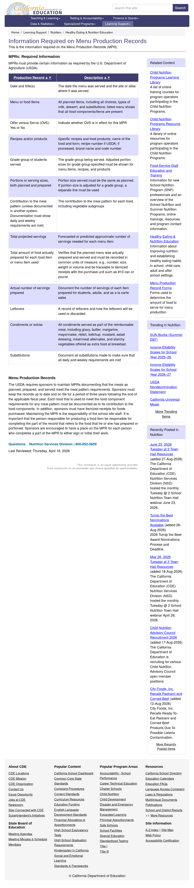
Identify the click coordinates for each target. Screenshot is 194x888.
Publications (154, 805)
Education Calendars (160, 778)
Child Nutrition (109, 794)
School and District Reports (164, 810)
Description (97, 77)
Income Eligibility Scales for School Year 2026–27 (163, 369)
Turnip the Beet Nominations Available (161, 520)
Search (180, 7)
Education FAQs (156, 784)
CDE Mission (17, 778)
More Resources (162, 815)
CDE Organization (21, 784)
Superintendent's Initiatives (27, 815)
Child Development (113, 799)
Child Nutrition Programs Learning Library (164, 77)
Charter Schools (111, 788)
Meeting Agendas (20, 834)
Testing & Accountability (86, 18)
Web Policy (153, 835)
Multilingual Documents (161, 799)
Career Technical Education (118, 783)
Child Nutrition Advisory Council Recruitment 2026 (163, 632)
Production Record (33, 77)
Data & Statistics (42, 24)
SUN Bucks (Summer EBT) (166, 337)
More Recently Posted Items (166, 746)
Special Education (112, 836)
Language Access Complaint (165, 789)
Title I (103, 846)
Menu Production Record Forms (163, 285)
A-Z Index (152, 830)
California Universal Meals (165, 402)
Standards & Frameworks (71, 866)
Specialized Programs (79, 24)
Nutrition (56, 32)
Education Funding (67, 804)
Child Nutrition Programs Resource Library (165, 123)
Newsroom (16, 805)
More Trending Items (166, 414)
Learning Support (116, 24)
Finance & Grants (125, 18)
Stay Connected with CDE (26, 810)
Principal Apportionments (117, 820)
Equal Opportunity (21, 794)
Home (15, 32)
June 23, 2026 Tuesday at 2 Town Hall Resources (164, 449)
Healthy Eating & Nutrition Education (89, 32)
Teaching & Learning (44, 18)
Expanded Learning (113, 814)
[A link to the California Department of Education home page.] (33, 8)
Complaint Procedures (69, 788)
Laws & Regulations (159, 794)
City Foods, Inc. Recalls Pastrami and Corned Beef (166, 693)
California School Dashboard (73, 773)
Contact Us (16, 789)
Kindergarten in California (71, 850)
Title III (104, 851)
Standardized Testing (114, 841)
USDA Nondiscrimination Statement (163, 386)
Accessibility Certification (162, 840)
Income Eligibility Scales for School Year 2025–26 (163, 352)
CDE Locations (19, 773)
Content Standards (66, 794)
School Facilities (111, 830)
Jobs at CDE (17, 799)
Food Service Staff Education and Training (164, 170)
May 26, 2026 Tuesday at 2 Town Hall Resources (164, 561)
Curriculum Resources (69, 799)
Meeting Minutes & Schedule (28, 839)
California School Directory (164, 773)
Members (15, 844)
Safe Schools (109, 825)
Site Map (167, 830)
